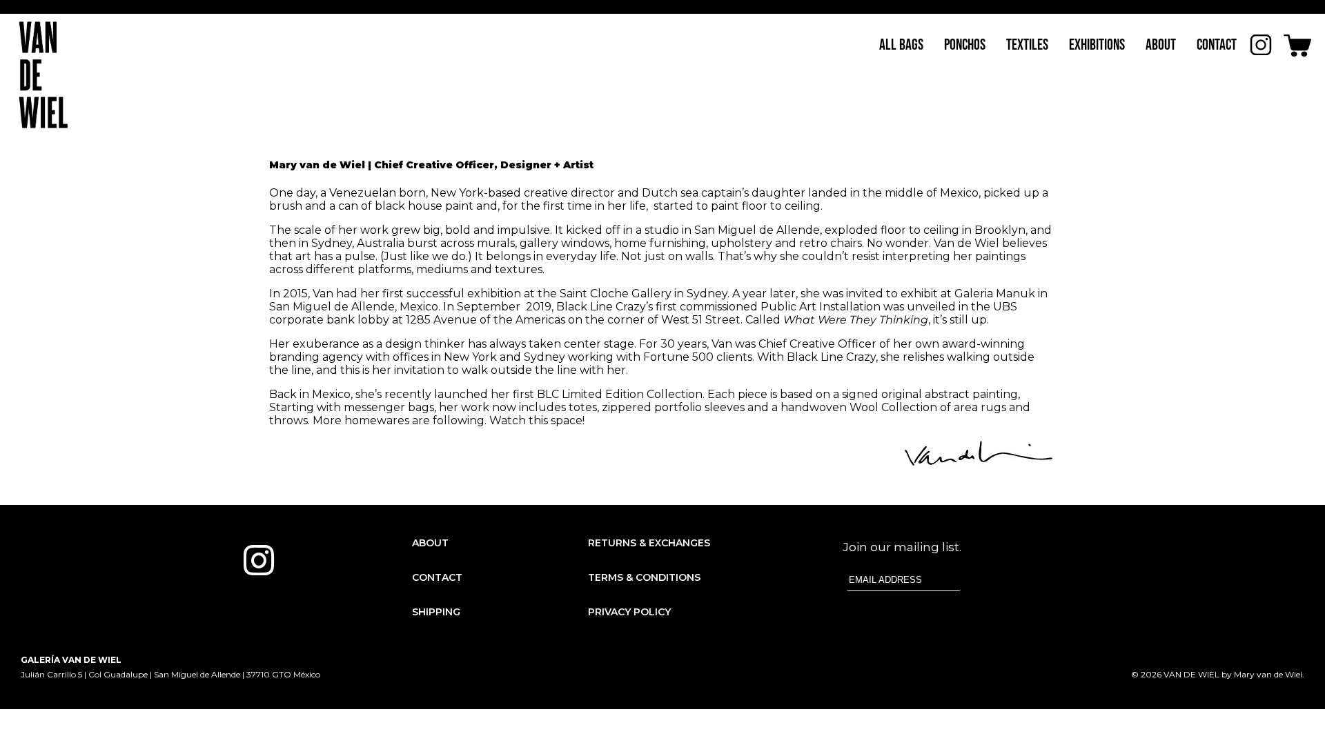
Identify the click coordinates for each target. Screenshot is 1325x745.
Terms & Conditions (644, 577)
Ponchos (964, 45)
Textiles (1027, 45)
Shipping (436, 612)
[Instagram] (258, 560)
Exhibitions (1097, 45)
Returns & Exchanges (649, 543)
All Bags (901, 45)
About (1161, 45)
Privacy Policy (629, 612)
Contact (1217, 45)
